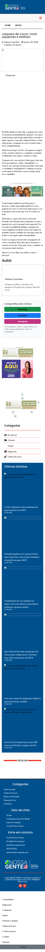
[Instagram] (25, 886)
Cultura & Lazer (9, 926)
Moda (18, 25)
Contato (5, 936)
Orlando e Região (10, 921)
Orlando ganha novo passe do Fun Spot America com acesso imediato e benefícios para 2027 (22, 557)
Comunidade (8, 899)
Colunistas (7, 910)
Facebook (22, 315)
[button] (40, 18)
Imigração (7, 905)
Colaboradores (9, 931)
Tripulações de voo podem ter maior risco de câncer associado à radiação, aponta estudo (21, 603)
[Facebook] (20, 886)
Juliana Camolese (14, 279)
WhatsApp (22, 309)
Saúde (5, 915)
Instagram (22, 321)
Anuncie (5, 942)
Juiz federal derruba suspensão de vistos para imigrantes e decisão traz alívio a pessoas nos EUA (21, 654)
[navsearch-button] (4, 18)
